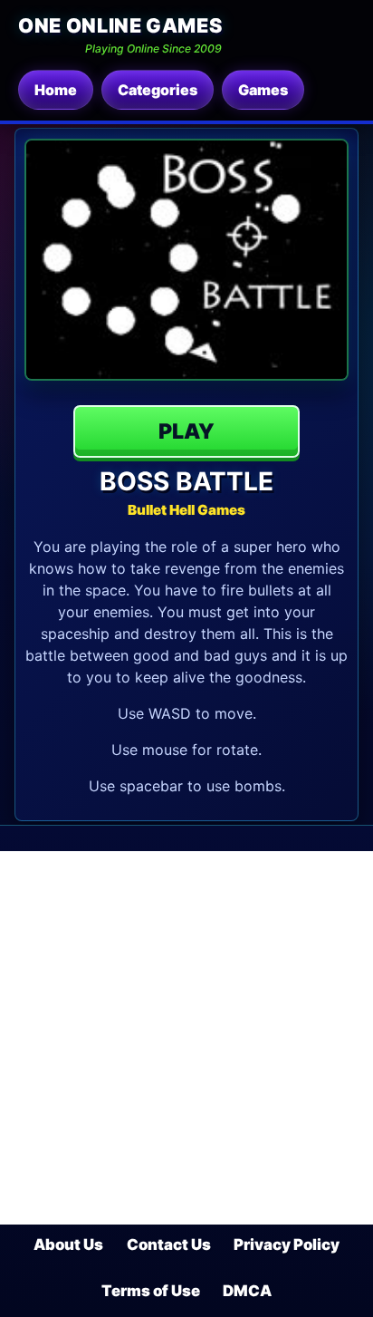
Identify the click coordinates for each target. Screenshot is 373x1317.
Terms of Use (150, 1291)
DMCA (247, 1291)
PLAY (186, 431)
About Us (68, 1244)
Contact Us (169, 1244)
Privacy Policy (287, 1244)
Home (55, 90)
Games (263, 90)
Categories (157, 90)
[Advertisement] (186, 1038)
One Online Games (120, 25)
